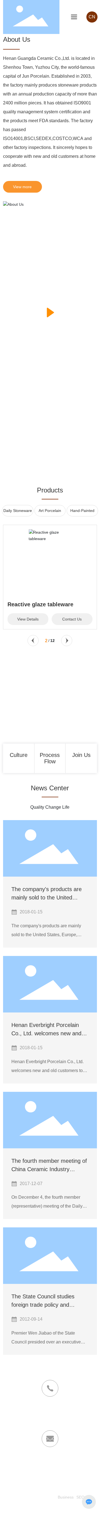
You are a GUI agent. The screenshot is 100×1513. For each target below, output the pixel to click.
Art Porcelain (50, 510)
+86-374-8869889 (50, 1421)
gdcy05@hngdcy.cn (71, 1463)
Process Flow (50, 758)
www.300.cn (45, 1505)
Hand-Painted (82, 510)
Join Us (81, 755)
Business (66, 1497)
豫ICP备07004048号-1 (35, 1497)
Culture (19, 755)
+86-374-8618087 (50, 1413)
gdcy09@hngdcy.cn (28, 1463)
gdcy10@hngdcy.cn (50, 1471)
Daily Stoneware (17, 510)
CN (92, 16)
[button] (33, 640)
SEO (80, 1497)
